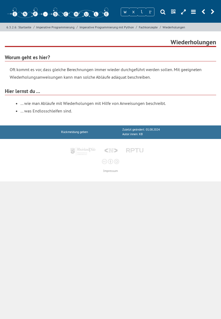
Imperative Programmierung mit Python (107, 27)
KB (141, 134)
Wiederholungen (174, 27)
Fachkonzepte (148, 27)
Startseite (24, 27)
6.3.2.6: (11, 27)
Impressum (110, 171)
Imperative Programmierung (55, 27)
